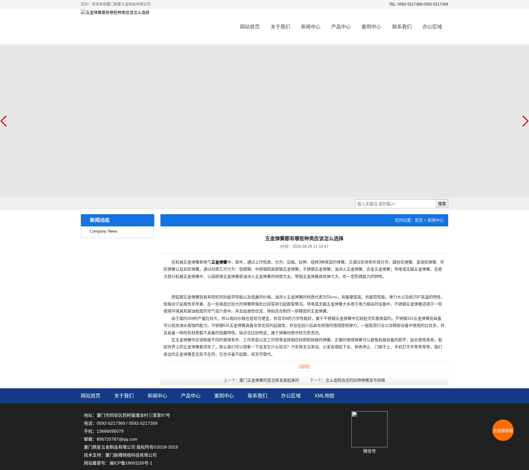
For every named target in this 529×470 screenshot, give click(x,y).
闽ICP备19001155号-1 (131, 463)
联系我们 (402, 26)
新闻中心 (311, 26)
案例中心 (371, 26)
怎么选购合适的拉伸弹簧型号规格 (355, 380)
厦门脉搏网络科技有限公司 (131, 455)
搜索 (442, 203)
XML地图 (324, 395)
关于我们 (280, 26)
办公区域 (432, 26)
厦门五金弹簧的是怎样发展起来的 (269, 380)
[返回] (304, 366)
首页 (419, 220)
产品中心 (341, 26)
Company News (104, 231)
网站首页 (250, 26)
